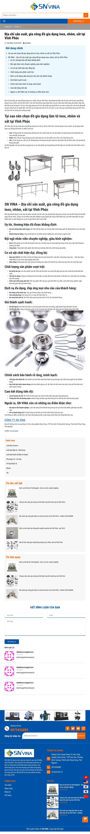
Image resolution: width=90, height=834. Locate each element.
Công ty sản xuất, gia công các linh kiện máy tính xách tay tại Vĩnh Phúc (42, 502)
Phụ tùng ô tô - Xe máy (13, 459)
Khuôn (8, 468)
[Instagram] (83, 728)
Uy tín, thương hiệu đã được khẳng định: (25, 60)
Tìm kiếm (8, 785)
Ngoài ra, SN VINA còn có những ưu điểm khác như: (29, 92)
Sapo (62, 829)
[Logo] (45, 6)
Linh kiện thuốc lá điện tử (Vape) (17, 455)
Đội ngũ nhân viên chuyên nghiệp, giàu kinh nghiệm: (30, 64)
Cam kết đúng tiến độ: (18, 88)
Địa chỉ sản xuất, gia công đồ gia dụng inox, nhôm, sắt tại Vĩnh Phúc (41, 542)
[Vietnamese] (86, 777)
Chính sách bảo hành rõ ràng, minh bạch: (25, 84)
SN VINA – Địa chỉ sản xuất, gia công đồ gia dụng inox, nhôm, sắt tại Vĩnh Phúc (38, 57)
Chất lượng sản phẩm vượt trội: (22, 72)
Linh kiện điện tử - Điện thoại (15, 450)
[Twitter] (73, 728)
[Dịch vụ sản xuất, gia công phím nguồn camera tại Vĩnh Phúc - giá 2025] (12, 533)
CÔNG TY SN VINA (15, 420)
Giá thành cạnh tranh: (18, 80)
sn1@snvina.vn (57, 772)
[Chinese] (86, 796)
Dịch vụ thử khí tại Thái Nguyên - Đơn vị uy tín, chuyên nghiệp (38, 488)
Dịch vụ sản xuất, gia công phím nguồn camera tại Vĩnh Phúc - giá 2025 (42, 528)
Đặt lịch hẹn (78, 21)
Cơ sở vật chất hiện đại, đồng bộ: (22, 68)
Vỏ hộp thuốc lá (11, 464)
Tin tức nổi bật (14, 483)
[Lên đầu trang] (85, 827)
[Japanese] (86, 791)
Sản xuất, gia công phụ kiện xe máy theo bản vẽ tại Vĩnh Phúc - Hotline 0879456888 (46, 516)
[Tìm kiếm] (85, 15)
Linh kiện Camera (12, 446)
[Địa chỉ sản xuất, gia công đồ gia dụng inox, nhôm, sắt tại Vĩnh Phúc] (12, 545)
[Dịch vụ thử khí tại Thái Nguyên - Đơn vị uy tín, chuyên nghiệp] (12, 493)
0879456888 (14, 431)
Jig (7, 473)
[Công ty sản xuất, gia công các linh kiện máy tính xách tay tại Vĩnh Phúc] (12, 507)
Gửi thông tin (12, 642)
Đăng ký (8, 792)
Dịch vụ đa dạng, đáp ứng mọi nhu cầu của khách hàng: (31, 76)
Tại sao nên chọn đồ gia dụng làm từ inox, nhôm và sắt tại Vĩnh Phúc (34, 53)
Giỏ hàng (8, 795)
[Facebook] (68, 728)
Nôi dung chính (14, 48)
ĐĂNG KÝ (81, 736)
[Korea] (86, 787)
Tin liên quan (13, 557)
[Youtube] (78, 728)
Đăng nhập (9, 788)
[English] (86, 782)
